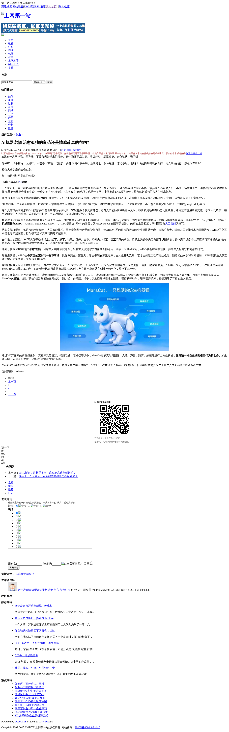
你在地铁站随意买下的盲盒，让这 (35, 630)
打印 (10, 493)
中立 (23, 505)
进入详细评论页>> (24, 573)
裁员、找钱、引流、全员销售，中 (35, 667)
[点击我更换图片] (72, 564)
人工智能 (170, 223)
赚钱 (10, 100)
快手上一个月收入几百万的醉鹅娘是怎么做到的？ (48, 476)
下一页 (12, 394)
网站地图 (18, 6)
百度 (10, 107)
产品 (10, 117)
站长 (10, 103)
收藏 (10, 482)
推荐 (10, 489)
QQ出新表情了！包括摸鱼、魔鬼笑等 (37, 643)
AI (20, 182)
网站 (10, 110)
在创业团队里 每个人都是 (30, 697)
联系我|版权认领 (194, 153)
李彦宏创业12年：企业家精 (31, 708)
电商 (10, 128)
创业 (18, 134)
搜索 (49, 82)
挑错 (10, 486)
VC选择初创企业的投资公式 (31, 715)
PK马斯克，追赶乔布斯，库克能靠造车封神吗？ (47, 472)
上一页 (12, 381)
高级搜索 (6, 6)
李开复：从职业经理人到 (29, 704)
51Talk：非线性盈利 (26, 655)
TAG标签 (29, 6)
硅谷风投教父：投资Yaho (29, 694)
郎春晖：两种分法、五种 (29, 683)
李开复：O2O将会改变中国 (31, 701)
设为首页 (51, 6)
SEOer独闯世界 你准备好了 (31, 690)
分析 (10, 124)
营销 (10, 121)
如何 (10, 96)
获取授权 (75, 150)
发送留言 (53, 589)
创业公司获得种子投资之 (29, 687)
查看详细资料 (40, 589)
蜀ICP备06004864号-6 (87, 727)
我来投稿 (65, 150)
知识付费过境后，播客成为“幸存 (34, 618)
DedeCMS (20, 721)
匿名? (90, 563)
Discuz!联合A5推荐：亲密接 (31, 712)
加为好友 (65, 589)
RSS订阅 (40, 6)
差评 (48, 505)
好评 (36, 505)
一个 (10, 114)
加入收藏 (64, 6)
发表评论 (13, 567)
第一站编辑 (24, 589)
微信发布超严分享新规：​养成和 (33, 605)
